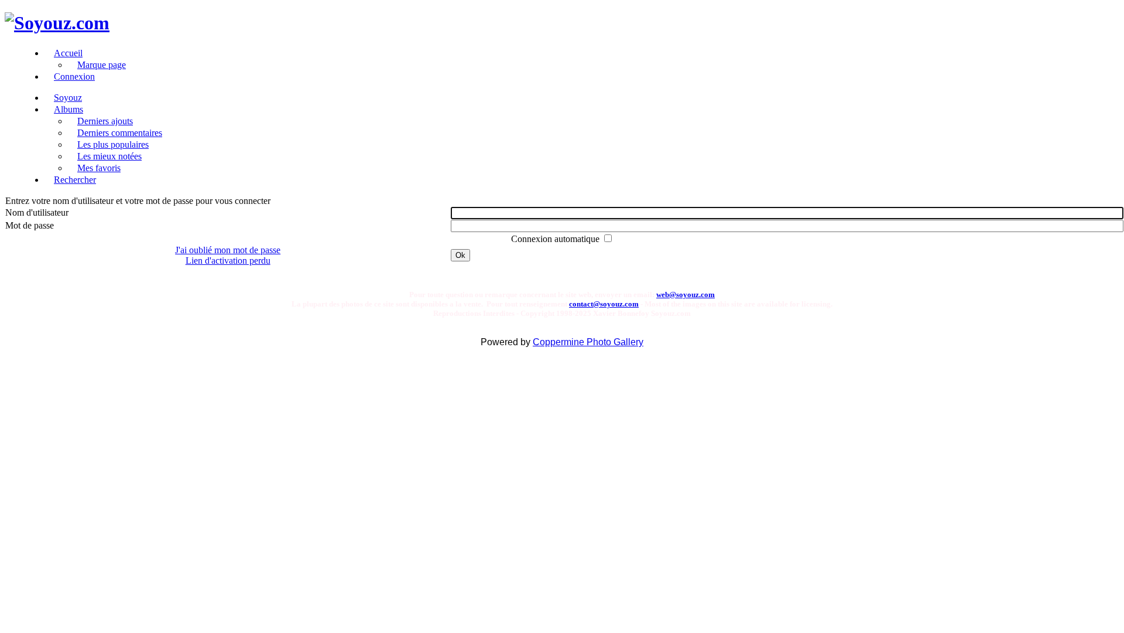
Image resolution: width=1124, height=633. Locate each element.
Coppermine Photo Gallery (588, 342)
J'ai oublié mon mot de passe (227, 250)
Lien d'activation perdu (228, 261)
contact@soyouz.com (604, 304)
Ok (460, 255)
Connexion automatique (556, 239)
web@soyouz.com (685, 294)
